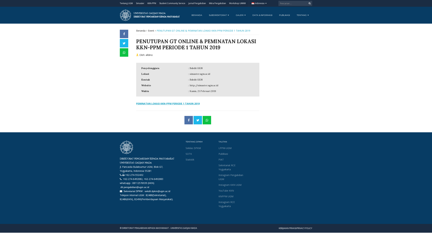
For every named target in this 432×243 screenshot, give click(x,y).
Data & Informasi (262, 15)
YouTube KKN (226, 190)
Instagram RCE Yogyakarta (227, 204)
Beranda (197, 15)
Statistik (190, 159)
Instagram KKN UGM (230, 184)
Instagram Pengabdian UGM (231, 177)
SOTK (189, 153)
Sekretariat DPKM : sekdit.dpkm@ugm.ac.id (146, 191)
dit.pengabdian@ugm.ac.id (134, 187)
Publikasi (284, 15)
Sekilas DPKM (193, 148)
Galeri (240, 15)
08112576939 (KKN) (143, 183)
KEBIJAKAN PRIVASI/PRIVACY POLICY (295, 228)
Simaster (140, 3)
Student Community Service (172, 3)
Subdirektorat (218, 15)
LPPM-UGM (225, 148)
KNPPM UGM (226, 196)
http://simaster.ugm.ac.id (204, 85)
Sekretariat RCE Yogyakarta (227, 167)
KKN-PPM (151, 3)
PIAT (221, 159)
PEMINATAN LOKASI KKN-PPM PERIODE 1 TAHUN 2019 (168, 103)
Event (151, 30)
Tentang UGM (126, 3)
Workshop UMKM (237, 3)
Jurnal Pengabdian (197, 3)
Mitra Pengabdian (217, 3)
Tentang (302, 15)
